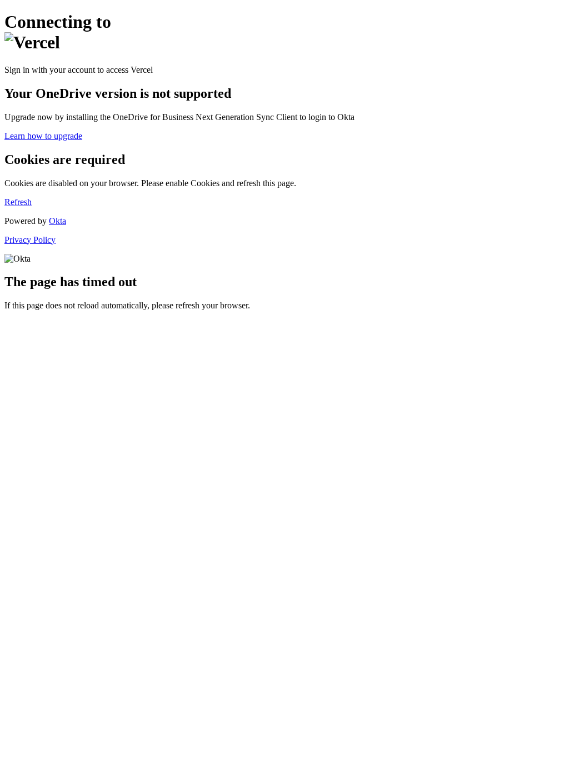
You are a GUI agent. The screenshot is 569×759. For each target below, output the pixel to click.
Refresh (18, 202)
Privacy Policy (30, 239)
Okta (57, 221)
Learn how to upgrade (43, 136)
